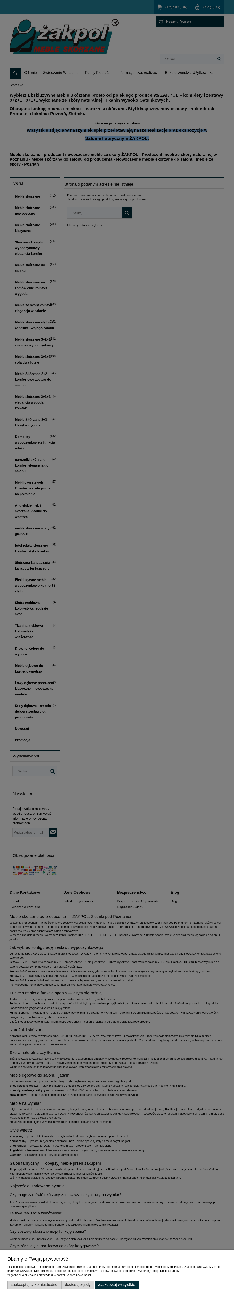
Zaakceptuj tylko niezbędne (34, 1284)
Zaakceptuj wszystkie (116, 1284)
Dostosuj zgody (78, 1284)
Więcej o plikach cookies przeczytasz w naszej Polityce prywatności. (49, 1275)
